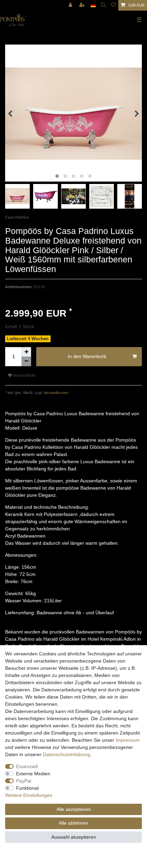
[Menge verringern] (26, 361)
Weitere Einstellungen (28, 795)
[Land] (93, 5)
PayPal (23, 781)
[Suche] (103, 5)
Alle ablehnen (73, 823)
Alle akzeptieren (73, 809)
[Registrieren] (83, 5)
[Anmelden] (71, 5)
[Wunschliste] (113, 5)
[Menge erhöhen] (26, 352)
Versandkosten (55, 393)
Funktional (27, 788)
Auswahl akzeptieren (73, 837)
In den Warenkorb (87, 356)
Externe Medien (33, 773)
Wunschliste (24, 375)
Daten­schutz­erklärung (66, 754)
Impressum (128, 740)
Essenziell (27, 766)
